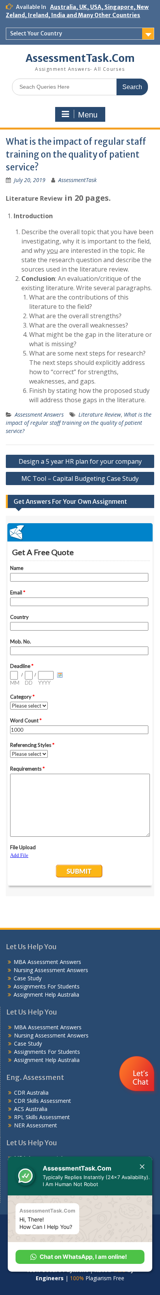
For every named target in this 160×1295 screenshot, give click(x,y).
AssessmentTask (77, 180)
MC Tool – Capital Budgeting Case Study (80, 478)
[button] (80, 1257)
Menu (87, 114)
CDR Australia (31, 1092)
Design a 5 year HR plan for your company (80, 461)
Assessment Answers (39, 414)
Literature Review (99, 414)
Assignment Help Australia (46, 994)
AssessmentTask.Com (80, 58)
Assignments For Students (47, 986)
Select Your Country (36, 33)
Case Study (28, 978)
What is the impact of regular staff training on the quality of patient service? (78, 423)
